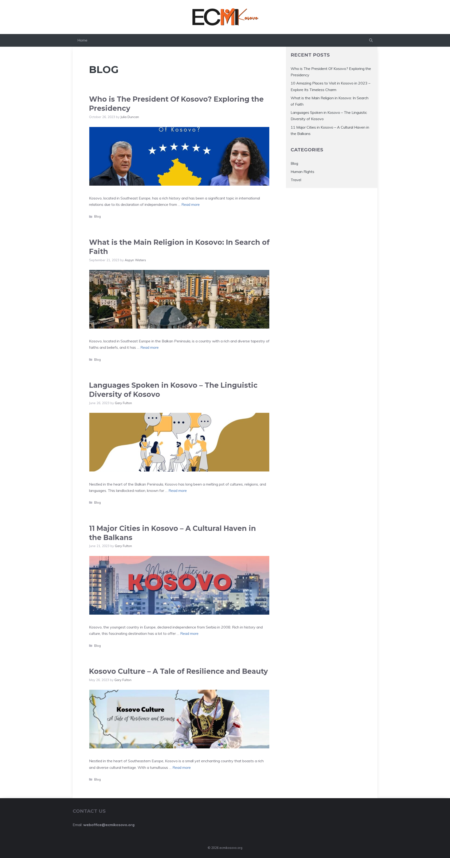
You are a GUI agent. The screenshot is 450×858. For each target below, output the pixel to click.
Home (82, 40)
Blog (97, 216)
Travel (296, 179)
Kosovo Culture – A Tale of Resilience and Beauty (178, 671)
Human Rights (302, 171)
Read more (190, 204)
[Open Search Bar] (370, 40)
